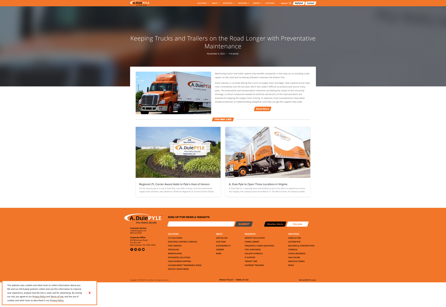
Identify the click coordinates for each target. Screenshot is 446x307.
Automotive (294, 241)
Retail (291, 265)
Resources (227, 3)
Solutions (201, 3)
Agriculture (294, 238)
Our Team (221, 241)
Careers (256, 3)
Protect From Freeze (178, 269)
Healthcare (294, 257)
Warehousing (175, 253)
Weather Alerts (275, 224)
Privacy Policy (226, 280)
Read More (262, 108)
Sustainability (223, 245)
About (214, 3)
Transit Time (251, 261)
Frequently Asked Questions (259, 245)
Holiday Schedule (254, 253)
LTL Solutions (175, 238)
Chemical (293, 249)
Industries (242, 3)
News (218, 253)
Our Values (222, 238)
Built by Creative (307, 280)
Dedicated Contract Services (182, 241)
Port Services (175, 245)
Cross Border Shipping (179, 261)
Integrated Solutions (179, 257)
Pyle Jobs (297, 224)
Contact (310, 3)
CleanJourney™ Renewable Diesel (185, 265)
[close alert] (89, 292)
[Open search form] (290, 3)
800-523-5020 (136, 233)
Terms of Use (242, 280)
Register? (284, 3)
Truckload (173, 249)
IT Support (250, 257)
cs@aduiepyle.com (138, 230)
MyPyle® (299, 3)
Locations (269, 3)
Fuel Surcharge (253, 249)
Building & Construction (301, 245)
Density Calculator (255, 238)
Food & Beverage (296, 253)
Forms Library (252, 241)
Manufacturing (296, 261)
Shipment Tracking (254, 265)
